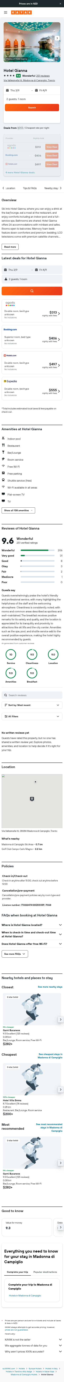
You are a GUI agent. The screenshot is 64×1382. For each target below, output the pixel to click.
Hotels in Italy (51, 1368)
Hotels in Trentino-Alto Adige (19, 1371)
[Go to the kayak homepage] (21, 12)
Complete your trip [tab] (17, 1271)
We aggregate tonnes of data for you (26, 1345)
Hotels (22, 1368)
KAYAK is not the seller (17, 1339)
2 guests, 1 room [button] (16, 99)
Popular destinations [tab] (45, 1271)
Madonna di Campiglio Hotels (24, 1374)
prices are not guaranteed (16, 1330)
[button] (60, 3)
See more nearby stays (50, 986)
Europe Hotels (35, 1368)
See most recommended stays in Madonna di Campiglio (49, 1127)
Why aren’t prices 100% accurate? (24, 1351)
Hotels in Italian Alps (45, 1371)
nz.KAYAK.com (8, 1368)
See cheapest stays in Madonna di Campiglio (50, 1056)
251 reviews (43, 75)
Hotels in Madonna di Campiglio (25, 1295)
